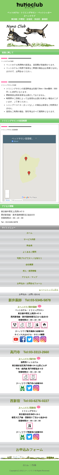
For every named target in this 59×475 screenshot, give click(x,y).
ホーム (29, 233)
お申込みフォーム (29, 449)
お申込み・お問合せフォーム (29, 283)
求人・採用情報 (29, 271)
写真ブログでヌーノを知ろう (29, 258)
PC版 (34, 465)
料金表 (29, 245)
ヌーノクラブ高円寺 (27, 359)
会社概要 (29, 264)
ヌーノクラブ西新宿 (27, 408)
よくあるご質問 (29, 252)
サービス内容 (29, 239)
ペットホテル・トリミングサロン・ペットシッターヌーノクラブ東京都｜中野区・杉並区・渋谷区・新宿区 (29, 15)
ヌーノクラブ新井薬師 (27, 307)
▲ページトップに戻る (48, 290)
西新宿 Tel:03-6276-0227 (29, 401)
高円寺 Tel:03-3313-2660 (29, 352)
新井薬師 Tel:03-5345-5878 (30, 300)
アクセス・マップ (29, 277)
